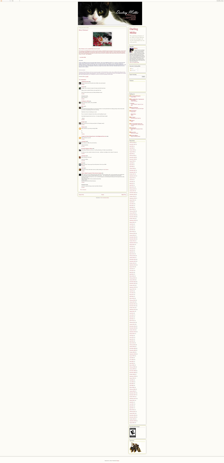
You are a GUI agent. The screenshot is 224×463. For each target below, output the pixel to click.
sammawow (83, 155)
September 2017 (133, 175)
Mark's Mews (133, 114)
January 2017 (132, 190)
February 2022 (132, 142)
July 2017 (131, 179)
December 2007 (133, 392)
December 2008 (133, 370)
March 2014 (132, 253)
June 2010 (132, 337)
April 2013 (131, 274)
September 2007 (133, 398)
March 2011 (132, 320)
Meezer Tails (133, 132)
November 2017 (133, 172)
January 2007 (132, 413)
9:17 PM (82, 146)
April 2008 (131, 385)
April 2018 (131, 166)
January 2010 (132, 346)
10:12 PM (83, 160)
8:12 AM (82, 93)
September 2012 (133, 287)
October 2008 (132, 374)
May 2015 (131, 227)
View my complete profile (134, 62)
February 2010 (132, 344)
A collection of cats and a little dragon (137, 108)
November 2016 (133, 194)
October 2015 (132, 218)
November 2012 (133, 283)
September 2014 (133, 242)
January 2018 (132, 168)
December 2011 (133, 303)
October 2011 (132, 307)
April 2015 (131, 229)
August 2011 (132, 311)
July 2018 (131, 162)
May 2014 (131, 250)
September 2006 (133, 420)
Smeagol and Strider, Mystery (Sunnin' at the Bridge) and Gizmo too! (93, 136)
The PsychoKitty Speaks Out (136, 123)
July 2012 (131, 290)
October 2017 (132, 174)
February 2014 (132, 255)
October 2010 (132, 329)
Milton (82, 106)
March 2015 (132, 231)
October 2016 (132, 196)
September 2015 (133, 220)
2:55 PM (82, 119)
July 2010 (131, 335)
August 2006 (132, 422)
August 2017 (132, 177)
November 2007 (133, 394)
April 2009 (131, 363)
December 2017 (133, 170)
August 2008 (132, 378)
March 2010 (132, 342)
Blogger (118, 460)
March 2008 (132, 387)
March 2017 (132, 187)
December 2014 (133, 237)
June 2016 (132, 203)
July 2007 (131, 402)
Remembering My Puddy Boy (136, 118)
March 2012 (132, 298)
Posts (132, 68)
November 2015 (133, 216)
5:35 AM (82, 84)
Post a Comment (83, 189)
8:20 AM (82, 98)
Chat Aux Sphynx (134, 135)
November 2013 (133, 261)
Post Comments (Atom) (105, 197)
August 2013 (132, 266)
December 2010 (133, 326)
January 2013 (132, 279)
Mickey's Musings (134, 107)
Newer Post (81, 194)
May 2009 (131, 361)
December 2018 (133, 157)
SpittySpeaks (133, 127)
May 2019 (131, 153)
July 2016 (131, 201)
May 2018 (131, 164)
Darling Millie (134, 30)
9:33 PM (82, 153)
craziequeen (83, 141)
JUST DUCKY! (133, 110)
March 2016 (132, 209)
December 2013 (133, 259)
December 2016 (133, 192)
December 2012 (133, 281)
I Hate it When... (133, 96)
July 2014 (131, 246)
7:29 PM (82, 134)
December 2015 (133, 214)
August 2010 (132, 333)
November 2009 (133, 350)
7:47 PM (82, 139)
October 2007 (132, 396)
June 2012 (132, 292)
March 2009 (132, 365)
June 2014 (132, 248)
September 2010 (133, 331)
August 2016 (132, 200)
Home (102, 194)
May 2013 (131, 272)
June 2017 (132, 181)
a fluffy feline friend (84, 81)
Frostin (82, 86)
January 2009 (132, 368)
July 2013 (131, 268)
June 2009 (132, 359)
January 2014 (132, 257)
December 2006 (133, 415)
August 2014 (132, 244)
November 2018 (133, 159)
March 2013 (132, 276)
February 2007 (132, 411)
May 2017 (131, 183)
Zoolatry (132, 103)
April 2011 (131, 318)
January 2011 (132, 324)
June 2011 (131, 315)
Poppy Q (132, 120)
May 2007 (131, 405)
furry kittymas (106, 169)
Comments (133, 70)
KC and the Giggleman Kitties (86, 148)
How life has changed (134, 133)
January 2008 (132, 391)
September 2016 (133, 198)
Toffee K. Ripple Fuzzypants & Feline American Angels (91, 173)
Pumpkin (83, 121)
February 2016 (132, 211)
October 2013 (132, 263)
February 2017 (132, 188)
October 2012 (132, 285)
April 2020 (131, 148)
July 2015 (131, 224)
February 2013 (132, 277)
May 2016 (131, 205)
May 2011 (131, 316)
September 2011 (133, 309)
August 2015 (132, 222)
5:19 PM (82, 187)
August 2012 (132, 289)
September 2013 (133, 264)
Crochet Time (133, 111)
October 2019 (132, 149)
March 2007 (132, 409)
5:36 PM (82, 124)
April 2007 (131, 407)
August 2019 (132, 151)
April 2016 (131, 207)
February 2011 (132, 322)
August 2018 (132, 161)
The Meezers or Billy (85, 101)
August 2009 (132, 355)
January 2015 (132, 235)
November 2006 (133, 417)
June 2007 (132, 404)
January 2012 (132, 302)
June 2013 (132, 270)
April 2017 (131, 185)
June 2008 (132, 381)
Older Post (124, 194)
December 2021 (133, 144)
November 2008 (133, 372)
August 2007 (132, 400)
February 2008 (132, 389)
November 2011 (133, 305)
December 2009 (133, 348)
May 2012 (131, 294)
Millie (136, 48)
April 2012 (131, 296)
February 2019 (132, 155)
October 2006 (132, 418)
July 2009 (131, 357)
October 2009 (132, 352)
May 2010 (131, 339)
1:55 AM (82, 182)
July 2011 (131, 313)
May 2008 (131, 383)
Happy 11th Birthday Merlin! (135, 136)
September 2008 (133, 376)
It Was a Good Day (134, 101)
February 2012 (132, 300)
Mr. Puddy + (133, 117)
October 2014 (132, 240)
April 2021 (131, 146)
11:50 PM (83, 165)
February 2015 (132, 233)
